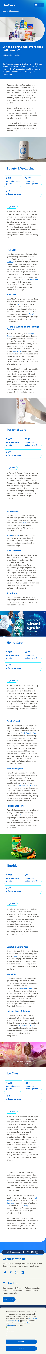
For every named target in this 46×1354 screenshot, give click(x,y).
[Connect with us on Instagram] (16, 1272)
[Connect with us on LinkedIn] (22, 1272)
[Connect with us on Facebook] (5, 1272)
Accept (21, 1348)
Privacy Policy (14, 1321)
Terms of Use (32, 1318)
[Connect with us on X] (11, 1272)
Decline (21, 1341)
